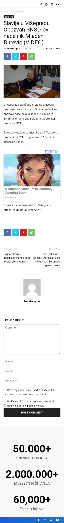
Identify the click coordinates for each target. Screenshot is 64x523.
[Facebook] (41, 5)
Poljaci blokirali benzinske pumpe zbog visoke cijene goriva (17, 257)
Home (7, 11)
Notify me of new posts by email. (25, 405)
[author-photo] (32, 296)
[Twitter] (52, 5)
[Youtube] (57, 5)
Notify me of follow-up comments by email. (31, 401)
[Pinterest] (23, 56)
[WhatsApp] (31, 56)
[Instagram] (46, 5)
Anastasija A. (14, 48)
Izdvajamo (18, 11)
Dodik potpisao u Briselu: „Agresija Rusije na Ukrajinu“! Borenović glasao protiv (46, 259)
